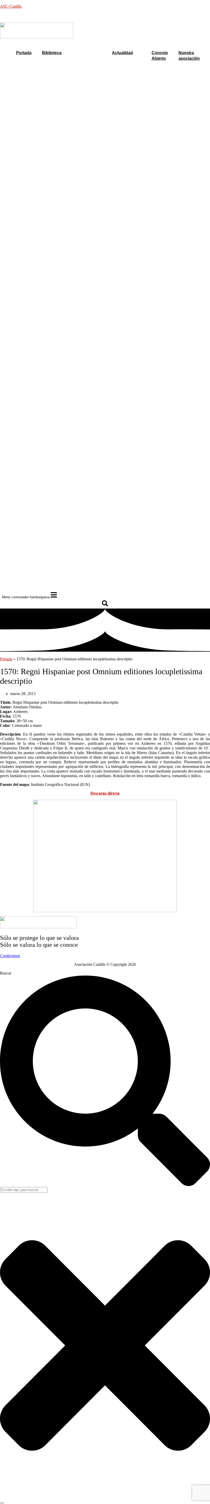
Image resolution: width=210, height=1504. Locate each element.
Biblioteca (51, 53)
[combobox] (23, 1189)
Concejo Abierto (160, 56)
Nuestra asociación (189, 56)
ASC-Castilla (11, 6)
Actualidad (122, 53)
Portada (24, 53)
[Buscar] (2, 1503)
